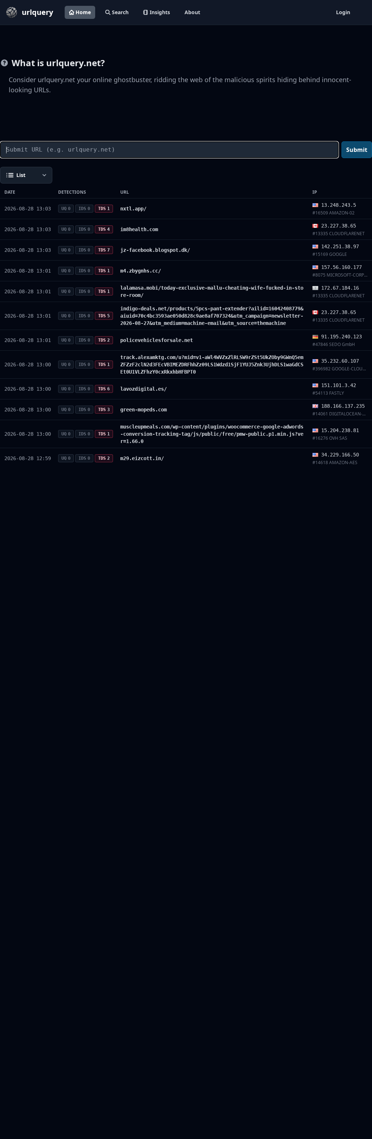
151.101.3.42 (338, 385)
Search (120, 12)
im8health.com (139, 229)
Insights (160, 12)
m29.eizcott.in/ (142, 458)
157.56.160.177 (341, 267)
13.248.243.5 (338, 205)
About (192, 12)
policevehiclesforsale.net (156, 340)
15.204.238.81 (340, 430)
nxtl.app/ (133, 209)
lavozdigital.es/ (143, 389)
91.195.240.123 (341, 336)
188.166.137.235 (343, 406)
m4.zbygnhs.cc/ (140, 271)
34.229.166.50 (340, 455)
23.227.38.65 (338, 226)
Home (83, 12)
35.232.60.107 (340, 361)
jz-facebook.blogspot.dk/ (155, 250)
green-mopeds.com (143, 409)
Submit (356, 150)
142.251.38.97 (340, 246)
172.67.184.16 (340, 288)
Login (343, 12)
